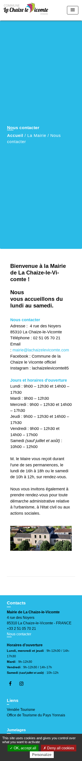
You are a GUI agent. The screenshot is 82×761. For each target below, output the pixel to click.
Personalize (41, 755)
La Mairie (36, 135)
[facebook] (12, 683)
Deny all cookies (60, 748)
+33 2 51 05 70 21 (21, 629)
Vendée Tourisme (21, 710)
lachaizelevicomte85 (50, 368)
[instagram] (23, 683)
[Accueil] (26, 10)
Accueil (15, 135)
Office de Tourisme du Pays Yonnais (36, 715)
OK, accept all (24, 748)
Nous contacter (19, 634)
